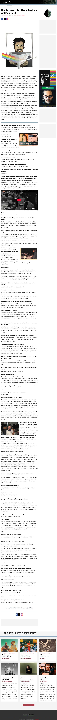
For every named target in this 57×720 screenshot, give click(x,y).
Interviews (10, 5)
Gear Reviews (15, 5)
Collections (34, 5)
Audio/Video (25, 5)
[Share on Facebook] (2, 19)
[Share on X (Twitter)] (5, 19)
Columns (29, 5)
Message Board (31, 714)
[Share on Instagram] (7, 19)
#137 (42, 687)
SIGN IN (50, 2)
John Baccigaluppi (5, 15)
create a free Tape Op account (20, 607)
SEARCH (54, 2)
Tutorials (20, 5)
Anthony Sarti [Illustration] (20, 15)
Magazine (43, 5)
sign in (31, 607)
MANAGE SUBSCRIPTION (43, 2)
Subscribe (47, 5)
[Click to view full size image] (19, 50)
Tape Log (38, 5)
